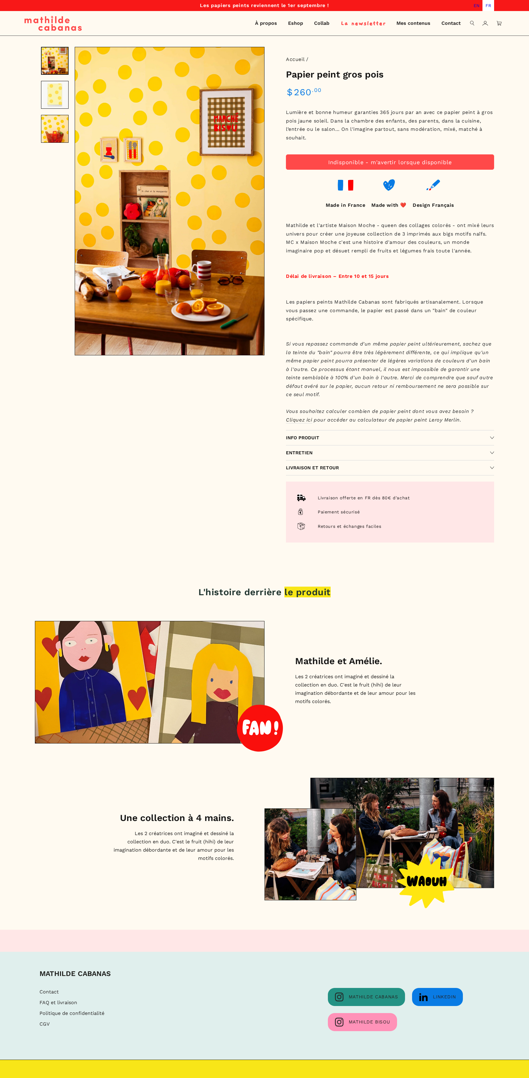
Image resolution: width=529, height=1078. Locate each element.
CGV (44, 1024)
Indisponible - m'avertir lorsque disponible (390, 162)
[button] (472, 23)
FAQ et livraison (58, 1002)
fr (488, 5)
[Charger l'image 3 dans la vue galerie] (54, 128)
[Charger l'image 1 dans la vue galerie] (54, 60)
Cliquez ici (299, 420)
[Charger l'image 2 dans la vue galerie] (54, 94)
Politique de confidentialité (71, 1013)
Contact (49, 992)
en (476, 5)
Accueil (295, 59)
